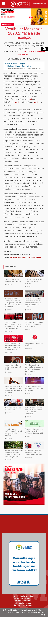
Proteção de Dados (24, 598)
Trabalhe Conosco (24, 603)
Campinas (36, 257)
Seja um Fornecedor (24, 605)
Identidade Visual (24, 601)
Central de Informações (24, 596)
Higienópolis (15, 257)
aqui (30, 99)
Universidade (7, 25)
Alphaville (26, 257)
